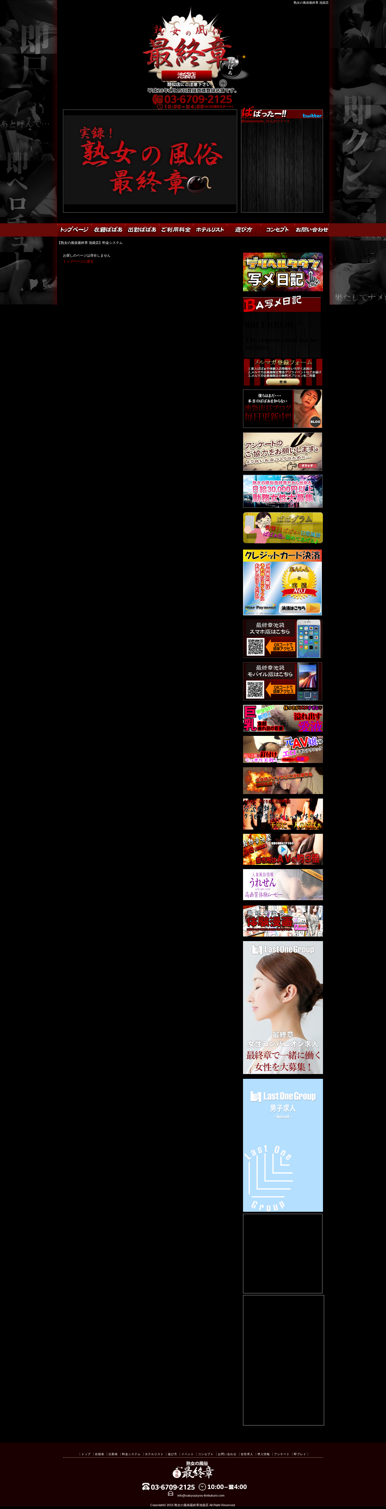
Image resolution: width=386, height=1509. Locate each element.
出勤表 (113, 1454)
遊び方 (172, 1454)
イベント (187, 1454)
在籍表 (99, 1454)
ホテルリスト (154, 1454)
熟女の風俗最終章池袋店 (191, 1505)
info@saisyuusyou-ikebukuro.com (200, 1495)
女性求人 (247, 1454)
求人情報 (263, 1454)
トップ (86, 1454)
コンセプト (206, 1454)
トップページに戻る (78, 261)
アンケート (282, 1454)
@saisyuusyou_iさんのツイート (265, 121)
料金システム (131, 1454)
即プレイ (300, 1454)
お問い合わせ (227, 1454)
